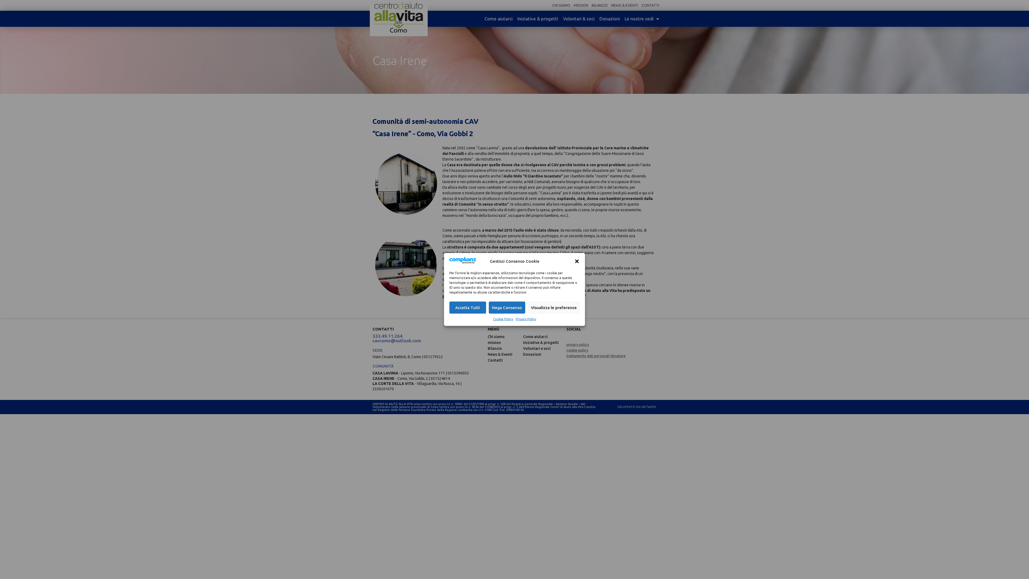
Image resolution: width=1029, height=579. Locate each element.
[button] (577, 261)
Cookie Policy (503, 319)
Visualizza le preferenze (554, 307)
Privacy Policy (526, 319)
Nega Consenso (507, 307)
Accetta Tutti (467, 307)
